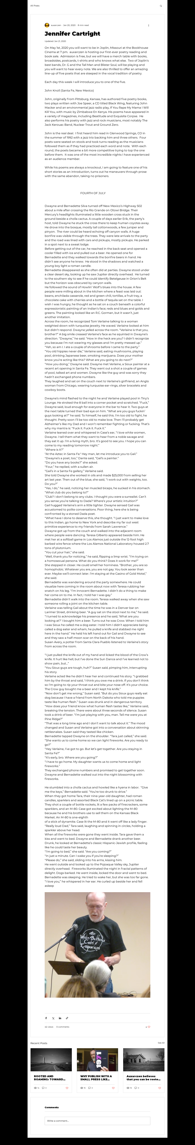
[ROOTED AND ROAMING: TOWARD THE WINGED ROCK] (51, 1059)
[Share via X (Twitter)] (53, 1018)
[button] (161, 6)
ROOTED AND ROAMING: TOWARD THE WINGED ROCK (48, 1078)
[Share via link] (67, 1018)
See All (161, 1043)
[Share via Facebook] (46, 1018)
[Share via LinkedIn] (60, 1018)
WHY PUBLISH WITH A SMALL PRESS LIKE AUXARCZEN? (96, 1078)
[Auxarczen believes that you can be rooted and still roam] (143, 1059)
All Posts (34, 5)
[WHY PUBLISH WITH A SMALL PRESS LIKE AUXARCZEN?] (97, 1059)
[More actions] (148, 25)
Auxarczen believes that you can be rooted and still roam (143, 1078)
